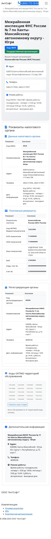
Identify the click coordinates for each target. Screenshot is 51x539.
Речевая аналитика (14, 508)
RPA (7, 511)
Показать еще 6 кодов (18, 404)
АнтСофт (6, 3)
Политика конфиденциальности (15, 523)
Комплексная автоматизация (18, 514)
